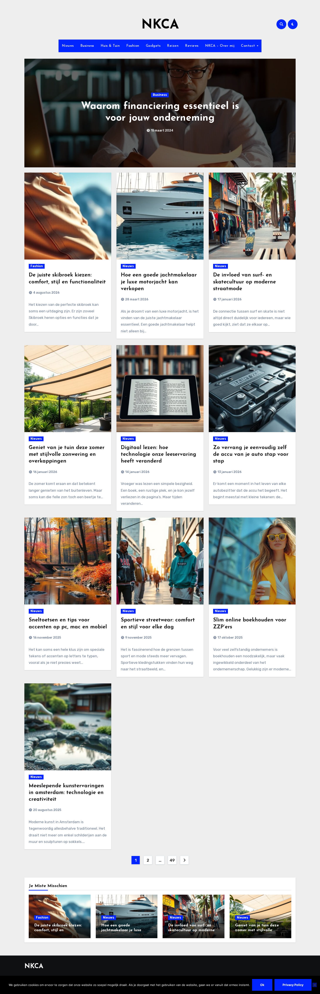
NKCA (160, 25)
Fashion (132, 46)
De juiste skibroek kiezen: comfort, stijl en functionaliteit (58, 930)
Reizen (173, 46)
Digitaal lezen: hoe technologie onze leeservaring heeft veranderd (158, 454)
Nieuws (68, 46)
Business (87, 46)
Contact (248, 46)
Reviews (192, 46)
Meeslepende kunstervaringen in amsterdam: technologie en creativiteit (66, 792)
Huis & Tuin (110, 46)
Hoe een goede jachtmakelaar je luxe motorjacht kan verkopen (159, 282)
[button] (289, 112)
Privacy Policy (293, 985)
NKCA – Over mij (220, 46)
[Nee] (314, 985)
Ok (262, 985)
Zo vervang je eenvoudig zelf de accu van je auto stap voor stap (250, 454)
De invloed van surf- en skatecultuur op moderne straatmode (244, 282)
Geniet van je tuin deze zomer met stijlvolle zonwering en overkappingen (66, 454)
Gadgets (153, 46)
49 (172, 860)
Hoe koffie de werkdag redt (160, 112)
